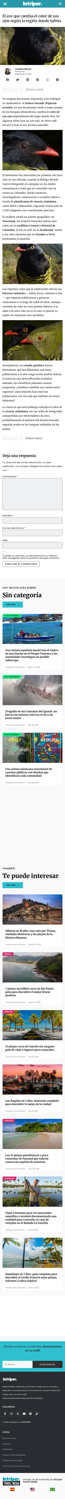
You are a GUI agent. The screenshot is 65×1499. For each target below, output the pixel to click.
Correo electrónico (13, 528)
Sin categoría (22, 595)
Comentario (10, 476)
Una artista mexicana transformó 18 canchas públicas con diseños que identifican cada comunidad (28, 772)
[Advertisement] (32, 824)
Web (5, 540)
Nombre (7, 515)
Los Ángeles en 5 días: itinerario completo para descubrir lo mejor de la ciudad (32, 1102)
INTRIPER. (26, 1422)
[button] (5, 4)
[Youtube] (24, 1413)
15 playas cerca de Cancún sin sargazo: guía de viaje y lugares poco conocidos (30, 1048)
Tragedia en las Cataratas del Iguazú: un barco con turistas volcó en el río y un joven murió (31, 715)
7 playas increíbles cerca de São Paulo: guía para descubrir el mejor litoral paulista (29, 992)
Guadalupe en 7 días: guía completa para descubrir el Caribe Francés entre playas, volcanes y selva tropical (31, 1277)
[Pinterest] (30, 1413)
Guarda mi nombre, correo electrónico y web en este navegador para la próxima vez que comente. (30, 556)
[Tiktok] (36, 1413)
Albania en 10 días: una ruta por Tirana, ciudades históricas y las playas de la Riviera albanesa (30, 934)
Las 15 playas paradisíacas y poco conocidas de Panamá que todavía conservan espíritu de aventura (27, 1159)
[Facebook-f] (5, 1413)
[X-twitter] (17, 1413)
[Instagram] (11, 1413)
